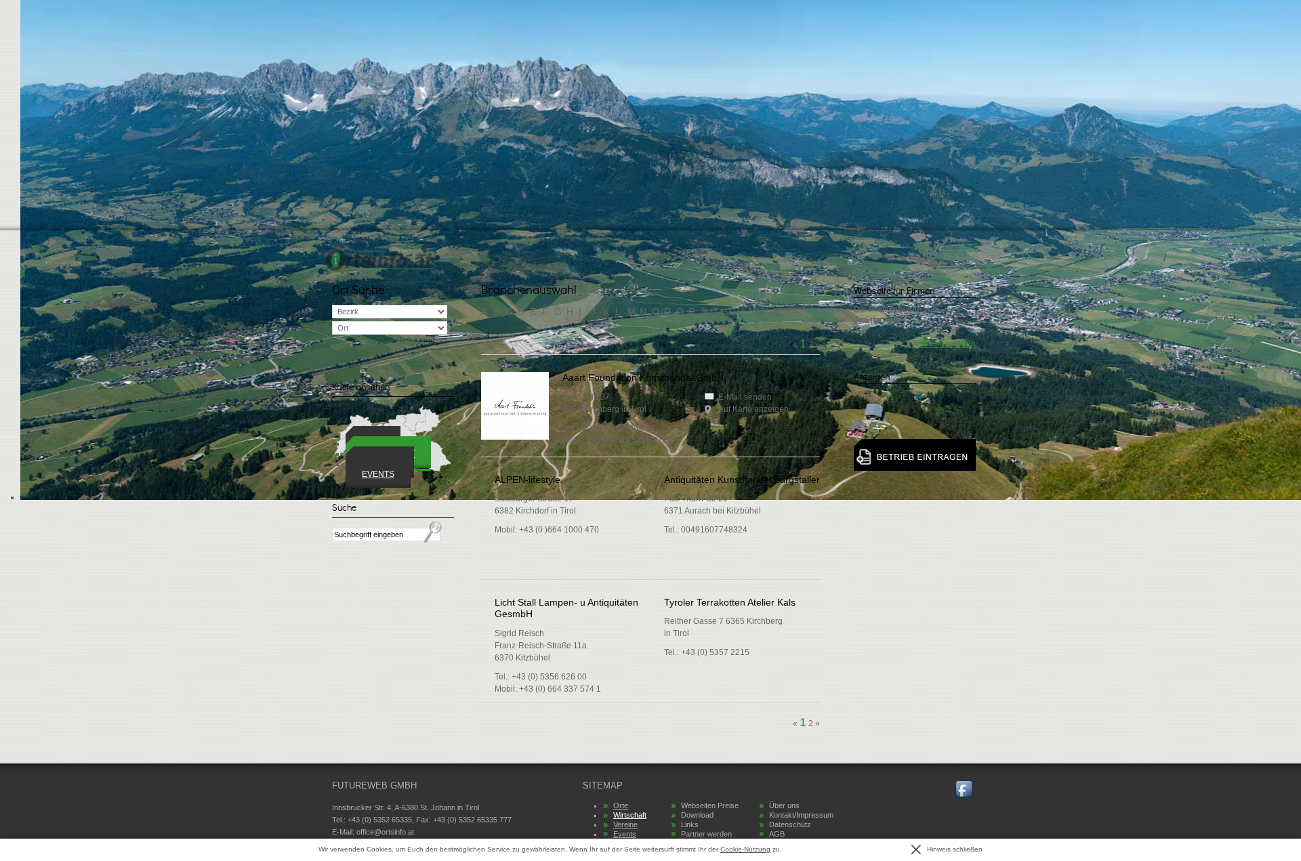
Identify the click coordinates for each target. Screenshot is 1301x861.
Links (690, 824)
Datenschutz (790, 824)
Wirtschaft (629, 815)
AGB (777, 834)
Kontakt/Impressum (801, 815)
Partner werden (706, 834)
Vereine (625, 824)
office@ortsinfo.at (385, 832)
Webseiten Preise (710, 805)
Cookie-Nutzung (745, 849)
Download (697, 815)
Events (378, 474)
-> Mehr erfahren (945, 343)
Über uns (784, 805)
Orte (620, 805)
